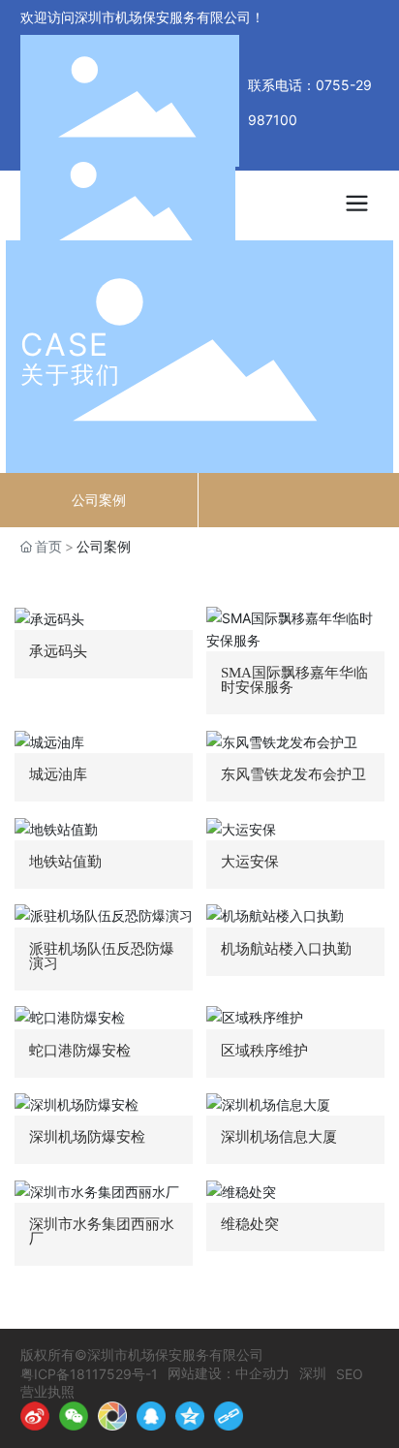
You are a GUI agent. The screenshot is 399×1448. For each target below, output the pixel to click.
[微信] (73, 1416)
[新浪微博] (34, 1416)
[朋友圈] (112, 1416)
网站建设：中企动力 (229, 1373)
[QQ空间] (189, 1416)
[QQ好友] (151, 1416)
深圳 (312, 1373)
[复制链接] (228, 1416)
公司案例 (99, 499)
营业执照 (47, 1391)
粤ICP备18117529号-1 (89, 1374)
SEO (349, 1374)
